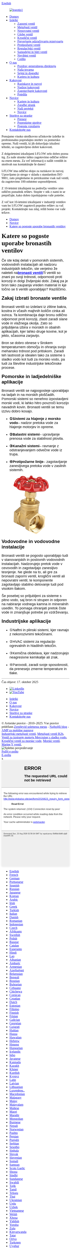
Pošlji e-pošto (10, 751)
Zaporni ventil (26, 23)
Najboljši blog (58, 726)
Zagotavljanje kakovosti (32, 90)
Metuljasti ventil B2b (50, 733)
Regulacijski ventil (28, 48)
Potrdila (22, 94)
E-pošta (6, 755)
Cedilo (21, 59)
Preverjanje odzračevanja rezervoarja (40, 41)
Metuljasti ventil (27, 27)
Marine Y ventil (11, 744)
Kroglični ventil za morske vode (21, 741)
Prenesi (21, 119)
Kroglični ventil (27, 37)
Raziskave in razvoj (29, 83)
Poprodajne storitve (29, 122)
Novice (14, 98)
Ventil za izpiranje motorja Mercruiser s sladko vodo (34, 737)
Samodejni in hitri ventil (32, 52)
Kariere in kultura (28, 101)
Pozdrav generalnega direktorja (36, 66)
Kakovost (15, 80)
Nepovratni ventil (28, 30)
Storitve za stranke (20, 115)
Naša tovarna (25, 69)
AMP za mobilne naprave (17, 730)
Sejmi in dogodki (28, 73)
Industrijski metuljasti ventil (19, 733)
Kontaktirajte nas (20, 129)
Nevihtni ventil (26, 55)
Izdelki (13, 20)
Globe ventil (25, 34)
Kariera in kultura (28, 76)
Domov (14, 16)
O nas (13, 62)
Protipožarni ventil (28, 45)
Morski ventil (51, 741)
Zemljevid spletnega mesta (30, 726)
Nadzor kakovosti (28, 87)
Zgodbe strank (26, 105)
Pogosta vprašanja (28, 126)
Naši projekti (25, 108)
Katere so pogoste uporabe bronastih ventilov (37, 226)
